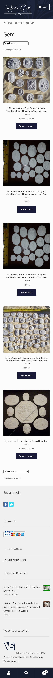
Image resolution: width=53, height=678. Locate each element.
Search (26, 673)
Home (9, 22)
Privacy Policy (10, 657)
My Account (9, 673)
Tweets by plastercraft (14, 559)
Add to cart (26, 209)
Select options (26, 126)
